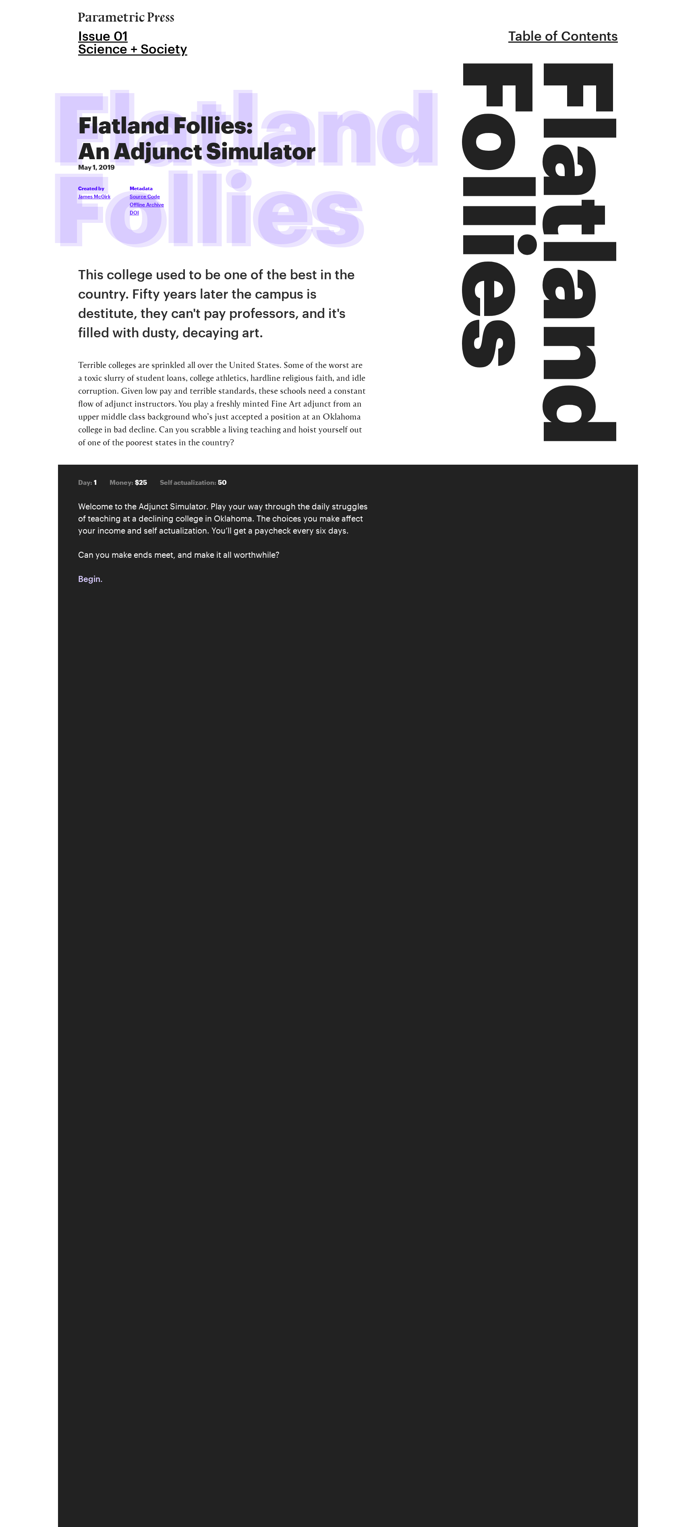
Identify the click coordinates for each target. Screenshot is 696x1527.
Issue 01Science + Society (132, 42)
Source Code (145, 196)
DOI (134, 212)
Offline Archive (147, 204)
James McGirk (94, 196)
